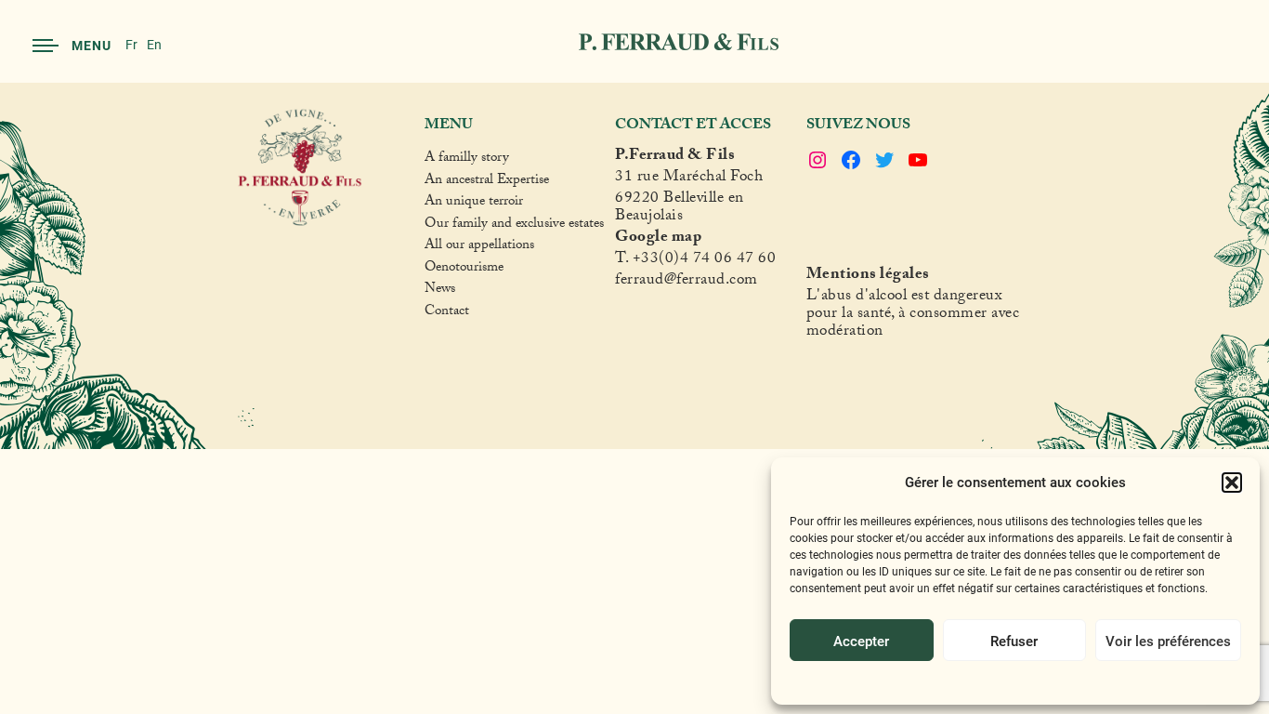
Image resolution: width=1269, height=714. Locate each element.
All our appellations (479, 247)
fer (624, 282)
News (440, 291)
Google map (658, 239)
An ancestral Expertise (487, 182)
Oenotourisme (464, 269)
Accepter (861, 640)
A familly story (467, 160)
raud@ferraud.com (696, 282)
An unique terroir (474, 203)
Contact (447, 313)
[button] (1232, 482)
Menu (91, 45)
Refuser (1014, 640)
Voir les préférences (1168, 640)
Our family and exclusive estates (514, 226)
